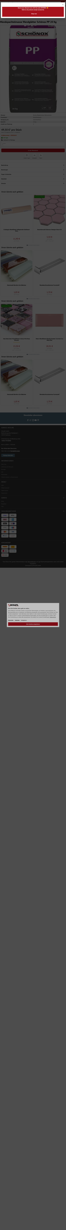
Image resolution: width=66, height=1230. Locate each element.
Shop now (34, 13)
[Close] (63, 5)
